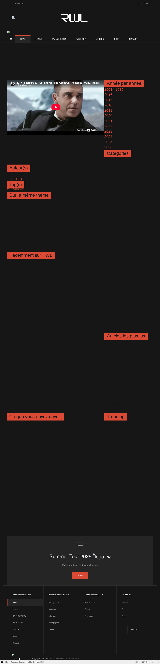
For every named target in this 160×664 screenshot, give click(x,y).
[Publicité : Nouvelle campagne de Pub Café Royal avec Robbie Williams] (31, 228)
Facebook (125, 603)
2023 (108, 131)
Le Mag (39, 39)
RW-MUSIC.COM (59, 39)
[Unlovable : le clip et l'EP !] (31, 263)
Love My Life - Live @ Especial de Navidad (124, 461)
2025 (108, 142)
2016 (108, 95)
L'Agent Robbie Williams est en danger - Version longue (53, 429)
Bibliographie (53, 623)
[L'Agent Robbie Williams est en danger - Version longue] (53, 425)
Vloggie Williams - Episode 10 (128, 446)
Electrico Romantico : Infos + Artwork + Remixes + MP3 (128, 352)
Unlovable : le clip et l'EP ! (78, 261)
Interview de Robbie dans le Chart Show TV (43, 442)
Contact (132, 39)
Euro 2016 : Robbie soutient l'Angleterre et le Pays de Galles (126, 428)
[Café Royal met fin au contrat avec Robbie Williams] (31, 208)
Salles (87, 609)
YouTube (125, 616)
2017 (108, 100)
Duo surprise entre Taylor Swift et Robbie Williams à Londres (127, 399)
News (23, 39)
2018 (108, 105)
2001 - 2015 (114, 89)
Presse (51, 629)
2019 (108, 110)
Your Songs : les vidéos (76, 271)
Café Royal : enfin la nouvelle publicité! (123, 520)
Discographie (53, 603)
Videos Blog (78, 70)
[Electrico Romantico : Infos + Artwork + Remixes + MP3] (129, 346)
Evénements (90, 603)
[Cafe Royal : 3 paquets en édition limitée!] (31, 245)
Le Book (100, 39)
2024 (108, 137)
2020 (108, 116)
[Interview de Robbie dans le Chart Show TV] (44, 438)
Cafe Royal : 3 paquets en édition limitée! (78, 244)
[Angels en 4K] (31, 282)
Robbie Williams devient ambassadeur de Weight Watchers (47, 457)
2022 (108, 126)
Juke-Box (52, 616)
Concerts (52, 609)
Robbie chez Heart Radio (126, 493)
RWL (74, 17)
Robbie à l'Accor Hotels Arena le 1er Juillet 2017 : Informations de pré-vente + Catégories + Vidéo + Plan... (128, 375)
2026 (108, 147)
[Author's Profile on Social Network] (11, 179)
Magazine (89, 616)
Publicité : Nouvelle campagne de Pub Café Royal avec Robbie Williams (80, 227)
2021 (108, 121)
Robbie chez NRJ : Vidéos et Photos (127, 505)
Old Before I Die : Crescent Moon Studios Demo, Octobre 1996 (128, 478)
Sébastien (54, 70)
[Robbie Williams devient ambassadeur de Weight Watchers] (56, 451)
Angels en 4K (68, 281)
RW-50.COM (81, 39)
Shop (116, 39)
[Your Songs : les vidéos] (31, 272)
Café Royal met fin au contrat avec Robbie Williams (75, 207)
